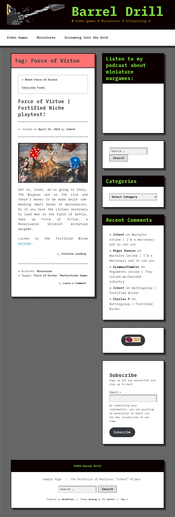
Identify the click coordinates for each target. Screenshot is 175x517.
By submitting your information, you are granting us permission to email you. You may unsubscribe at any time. (131, 413)
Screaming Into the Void (86, 38)
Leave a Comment (75, 283)
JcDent (70, 129)
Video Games (17, 38)
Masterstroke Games (74, 275)
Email (114, 392)
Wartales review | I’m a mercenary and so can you (131, 239)
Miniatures (46, 38)
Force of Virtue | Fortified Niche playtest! (44, 107)
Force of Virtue (45, 275)
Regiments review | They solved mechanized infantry (131, 277)
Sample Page (52, 479)
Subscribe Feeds (33, 87)
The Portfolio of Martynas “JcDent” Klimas (106, 479)
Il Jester (108, 499)
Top (124, 499)
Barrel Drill (117, 11)
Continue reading (74, 254)
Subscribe (122, 432)
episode (24, 243)
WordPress (68, 499)
